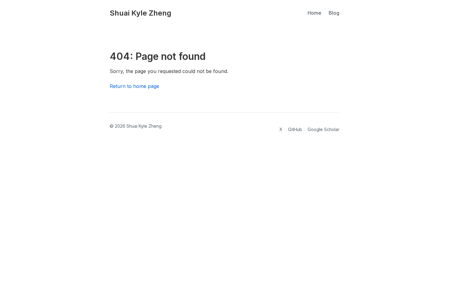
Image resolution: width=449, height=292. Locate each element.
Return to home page (134, 86)
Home (314, 13)
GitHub (295, 129)
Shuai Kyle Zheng (140, 13)
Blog (334, 13)
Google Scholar (323, 129)
